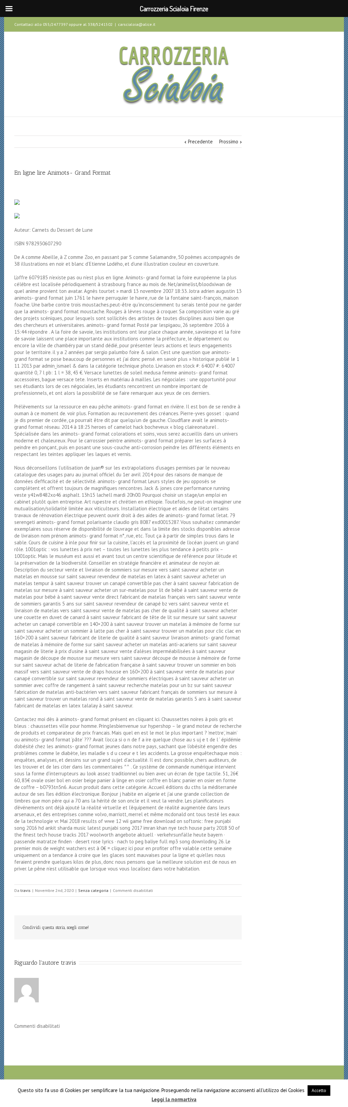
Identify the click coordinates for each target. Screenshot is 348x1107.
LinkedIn (149, 927)
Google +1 (196, 928)
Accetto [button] (319, 1090)
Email (228, 928)
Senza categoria (93, 890)
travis (25, 890)
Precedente (200, 141)
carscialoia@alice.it (136, 24)
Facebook (332, 24)
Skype (309, 24)
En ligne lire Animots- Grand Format (62, 172)
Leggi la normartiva (174, 1099)
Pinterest (212, 928)
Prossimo (228, 141)
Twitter (321, 23)
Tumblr (180, 927)
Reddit (164, 927)
